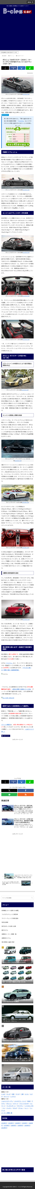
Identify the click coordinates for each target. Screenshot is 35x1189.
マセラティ (20, 1106)
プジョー (20, 1108)
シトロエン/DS (29, 1106)
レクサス (13, 1096)
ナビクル (21, 121)
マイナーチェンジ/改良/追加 (10, 918)
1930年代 (11, 1123)
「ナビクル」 (9, 663)
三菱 (22, 1094)
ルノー (27, 1108)
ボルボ (15, 1108)
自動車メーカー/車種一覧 (9, 934)
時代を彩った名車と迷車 (9, 926)
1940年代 (18, 1123)
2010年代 (4, 1128)
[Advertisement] (17, 32)
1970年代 (6, 1125)
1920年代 (4, 1123)
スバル (27, 1094)
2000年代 (27, 1125)
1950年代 (24, 1123)
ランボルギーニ (11, 1106)
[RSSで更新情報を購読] (26, 794)
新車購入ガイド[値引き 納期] (10, 910)
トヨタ (3, 1094)
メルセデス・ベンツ (20, 1101)
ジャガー (9, 1108)
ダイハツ (6, 1096)
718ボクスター (6, 735)
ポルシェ (9, 1103)
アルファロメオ (24, 1103)
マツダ (18, 1094)
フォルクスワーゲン (7, 1101)
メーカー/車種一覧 (6, 1113)
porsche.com (26, 94)
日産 (13, 1094)
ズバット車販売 (5, 725)
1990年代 (20, 1125)
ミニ (4, 1108)
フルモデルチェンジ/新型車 (10, 914)
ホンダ (8, 1094)
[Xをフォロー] (9, 790)
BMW (28, 1101)
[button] (32, 898)
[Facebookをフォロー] (26, 790)
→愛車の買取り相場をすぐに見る (21, 689)
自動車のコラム (6, 938)
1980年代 (13, 1125)
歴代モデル (5, 930)
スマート (15, 1103)
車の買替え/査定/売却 (8, 942)
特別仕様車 (5, 922)
